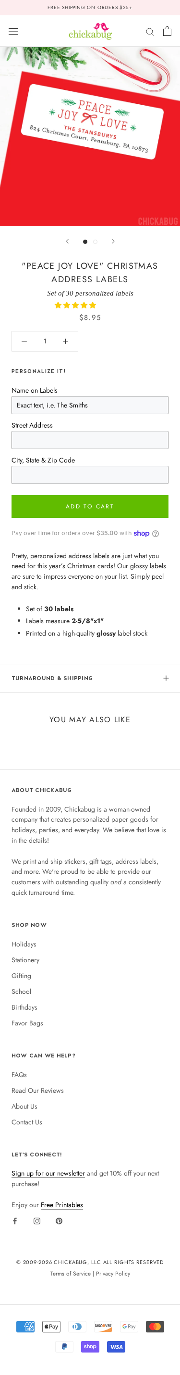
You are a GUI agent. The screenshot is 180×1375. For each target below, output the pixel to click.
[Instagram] (37, 1221)
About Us (24, 1106)
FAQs (19, 1074)
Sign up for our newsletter (48, 1173)
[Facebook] (15, 1221)
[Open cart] (167, 31)
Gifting (21, 975)
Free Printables (62, 1205)
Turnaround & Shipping (52, 678)
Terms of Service (70, 1273)
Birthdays (24, 1007)
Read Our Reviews (38, 1090)
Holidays (24, 944)
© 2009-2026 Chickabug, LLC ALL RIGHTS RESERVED (90, 1262)
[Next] (113, 241)
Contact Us (27, 1122)
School (21, 991)
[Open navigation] (13, 31)
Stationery (25, 960)
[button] (76, 305)
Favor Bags (27, 1023)
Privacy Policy (113, 1273)
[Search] (150, 31)
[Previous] (67, 241)
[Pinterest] (59, 1221)
